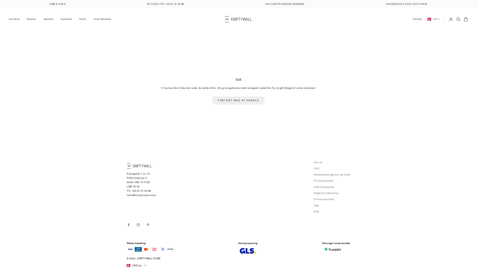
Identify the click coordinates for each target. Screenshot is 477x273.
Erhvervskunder (324, 199)
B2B (316, 211)
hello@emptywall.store (141, 195)
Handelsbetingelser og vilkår (332, 174)
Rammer (31, 19)
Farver (82, 19)
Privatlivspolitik (323, 180)
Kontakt (417, 19)
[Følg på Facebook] (128, 225)
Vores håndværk (102, 19)
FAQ (316, 168)
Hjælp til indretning (326, 193)
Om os (318, 162)
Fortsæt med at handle (238, 100)
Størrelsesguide (324, 187)
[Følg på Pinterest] (148, 225)
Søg (316, 205)
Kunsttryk (14, 19)
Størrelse (48, 19)
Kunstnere (66, 19)
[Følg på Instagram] (138, 225)
